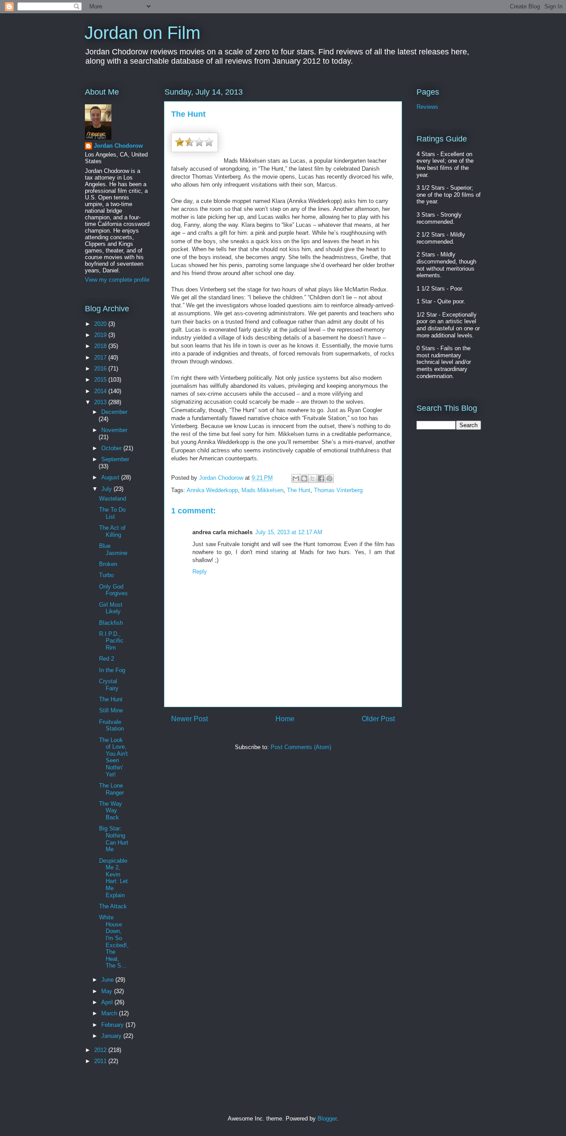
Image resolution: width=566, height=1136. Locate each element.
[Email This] (295, 478)
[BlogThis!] (304, 478)
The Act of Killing (112, 531)
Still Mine (111, 710)
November (114, 430)
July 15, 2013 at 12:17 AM (288, 532)
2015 (101, 379)
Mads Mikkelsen (262, 490)
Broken (108, 564)
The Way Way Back (110, 810)
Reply (199, 571)
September (115, 459)
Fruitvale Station (111, 725)
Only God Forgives (113, 590)
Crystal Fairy (109, 685)
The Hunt (298, 490)
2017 (101, 357)
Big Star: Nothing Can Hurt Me (113, 839)
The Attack (113, 906)
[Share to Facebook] (321, 478)
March (110, 1013)
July (107, 489)
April (108, 1002)
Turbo (106, 575)
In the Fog (112, 670)
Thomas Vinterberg (338, 490)
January (112, 1036)
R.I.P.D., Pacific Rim (111, 641)
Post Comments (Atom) (301, 747)
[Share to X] (312, 478)
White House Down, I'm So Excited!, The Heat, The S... (114, 941)
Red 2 (106, 658)
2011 (101, 1061)
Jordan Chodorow (118, 145)
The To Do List (112, 513)
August (111, 477)
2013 (101, 402)
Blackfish (111, 623)
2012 (101, 1050)
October (112, 448)
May (107, 991)
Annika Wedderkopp (212, 490)
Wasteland (112, 498)
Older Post (378, 719)
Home (284, 719)
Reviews (427, 106)
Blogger (327, 1118)
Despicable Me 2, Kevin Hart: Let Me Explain (113, 878)
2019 (101, 335)
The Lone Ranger (111, 789)
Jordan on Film (142, 32)
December (114, 412)
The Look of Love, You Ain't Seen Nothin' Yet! (113, 757)
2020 (101, 324)
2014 (101, 391)
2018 (101, 346)
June (108, 979)
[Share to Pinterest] (329, 478)
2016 (101, 368)
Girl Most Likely (110, 608)
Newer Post (189, 719)
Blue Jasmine (113, 549)
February (113, 1024)
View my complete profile (117, 279)
